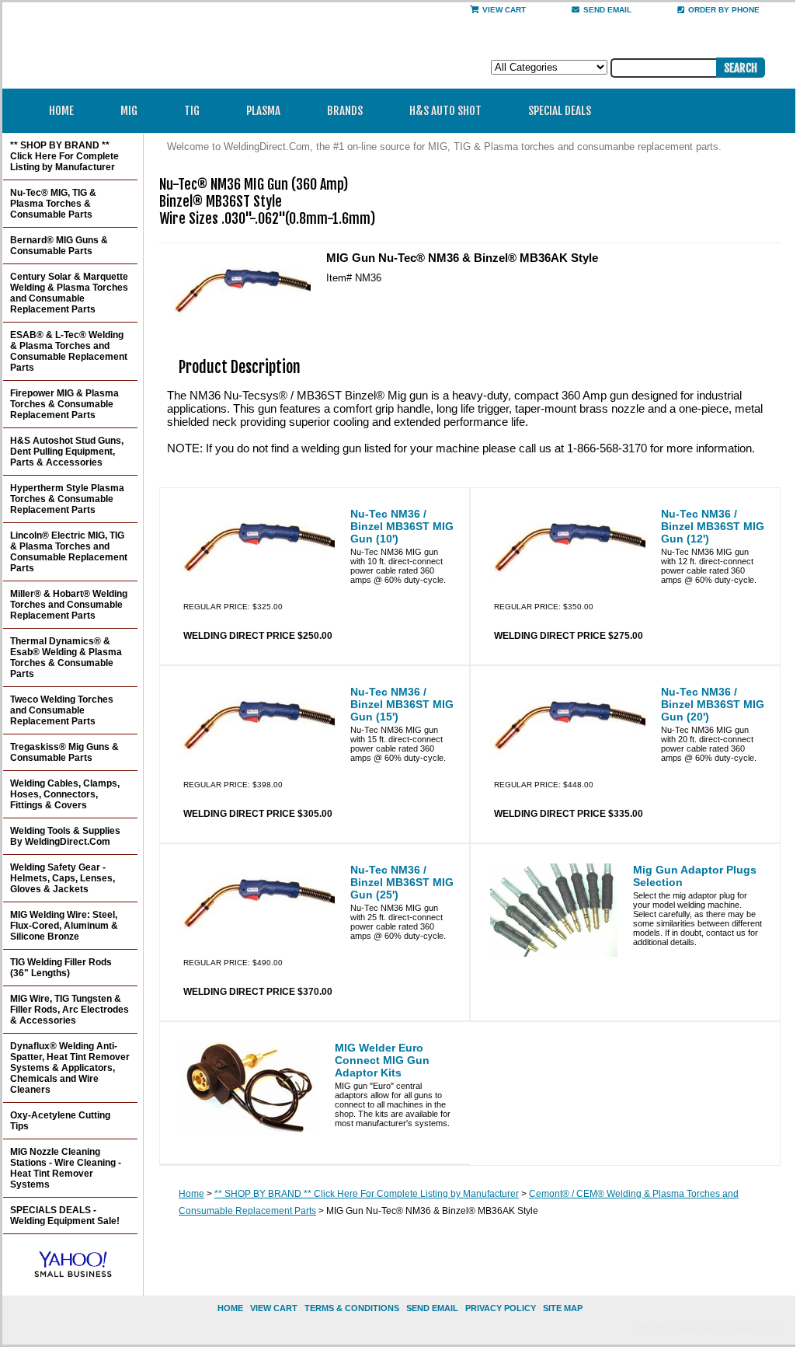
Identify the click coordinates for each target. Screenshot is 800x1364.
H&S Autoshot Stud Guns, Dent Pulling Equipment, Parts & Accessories (66, 451)
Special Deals (559, 110)
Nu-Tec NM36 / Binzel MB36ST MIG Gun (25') (402, 882)
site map (563, 1308)
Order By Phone (724, 9)
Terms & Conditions (351, 1308)
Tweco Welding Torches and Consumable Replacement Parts (61, 710)
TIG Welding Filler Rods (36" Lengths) (61, 968)
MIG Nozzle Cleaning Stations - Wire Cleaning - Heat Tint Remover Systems (65, 1168)
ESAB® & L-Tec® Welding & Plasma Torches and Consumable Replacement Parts (68, 351)
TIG (192, 110)
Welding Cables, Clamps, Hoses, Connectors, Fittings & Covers (65, 794)
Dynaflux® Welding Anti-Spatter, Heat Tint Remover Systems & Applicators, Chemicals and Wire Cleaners (70, 1068)
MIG (128, 110)
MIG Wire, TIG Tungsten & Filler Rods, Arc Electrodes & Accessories (69, 1009)
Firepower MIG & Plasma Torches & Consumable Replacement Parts (64, 404)
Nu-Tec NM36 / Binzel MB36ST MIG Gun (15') (402, 704)
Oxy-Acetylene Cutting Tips (60, 1121)
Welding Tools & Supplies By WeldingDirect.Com (65, 836)
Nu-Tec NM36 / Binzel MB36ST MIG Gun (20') (712, 704)
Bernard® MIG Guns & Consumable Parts (59, 245)
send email (607, 9)
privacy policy (500, 1308)
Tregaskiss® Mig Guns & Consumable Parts (64, 752)
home (230, 1308)
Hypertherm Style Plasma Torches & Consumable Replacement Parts (67, 499)
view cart (273, 1308)
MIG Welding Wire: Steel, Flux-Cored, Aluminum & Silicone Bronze (64, 925)
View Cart (504, 9)
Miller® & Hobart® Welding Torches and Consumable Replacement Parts (68, 604)
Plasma (263, 110)
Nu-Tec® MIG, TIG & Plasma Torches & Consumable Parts (53, 203)
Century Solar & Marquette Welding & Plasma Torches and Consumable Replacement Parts (69, 293)
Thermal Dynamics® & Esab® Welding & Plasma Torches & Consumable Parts (66, 657)
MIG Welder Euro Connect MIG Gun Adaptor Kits (382, 1060)
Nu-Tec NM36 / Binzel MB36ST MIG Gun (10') (402, 526)
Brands (345, 110)
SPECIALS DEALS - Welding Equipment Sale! (65, 1215)
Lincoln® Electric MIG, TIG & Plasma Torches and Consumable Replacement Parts (68, 552)
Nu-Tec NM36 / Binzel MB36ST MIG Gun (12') (712, 526)
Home (61, 110)
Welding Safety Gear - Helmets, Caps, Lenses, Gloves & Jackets (62, 878)
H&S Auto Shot (445, 110)
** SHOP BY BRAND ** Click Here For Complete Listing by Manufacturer (366, 1193)
